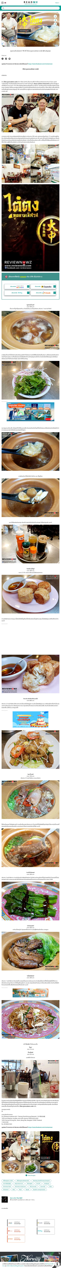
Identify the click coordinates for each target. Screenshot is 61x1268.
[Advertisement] (30, 640)
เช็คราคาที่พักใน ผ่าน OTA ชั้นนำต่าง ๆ (25, 276)
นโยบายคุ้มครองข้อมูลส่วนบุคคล (15, 1266)
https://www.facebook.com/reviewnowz (40, 64)
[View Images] (11, 1145)
